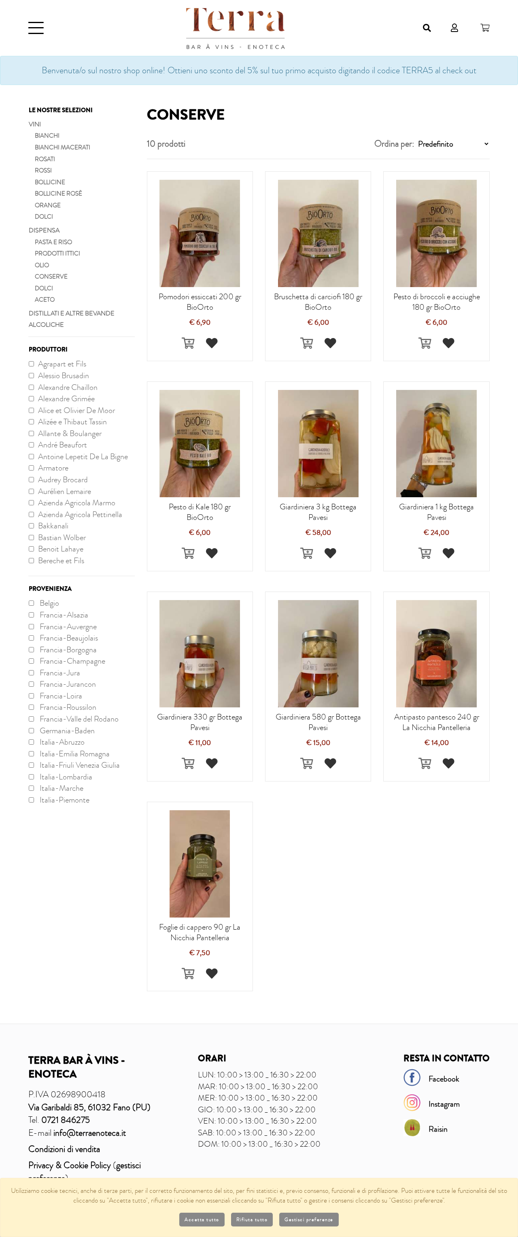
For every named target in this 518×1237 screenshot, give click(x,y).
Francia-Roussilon (67, 707)
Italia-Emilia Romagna (74, 753)
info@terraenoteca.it (89, 1132)
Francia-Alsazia (63, 614)
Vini (35, 124)
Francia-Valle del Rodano (78, 718)
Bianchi (47, 136)
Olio (42, 265)
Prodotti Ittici (57, 253)
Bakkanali (53, 525)
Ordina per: (394, 143)
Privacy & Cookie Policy (69, 1165)
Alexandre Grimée (66, 398)
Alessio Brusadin (63, 375)
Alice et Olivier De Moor (76, 410)
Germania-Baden (66, 730)
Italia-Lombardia (65, 776)
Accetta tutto (202, 1219)
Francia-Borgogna (67, 649)
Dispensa (44, 230)
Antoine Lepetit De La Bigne (83, 456)
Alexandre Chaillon (68, 387)
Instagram (444, 1103)
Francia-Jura (59, 672)
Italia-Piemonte (63, 799)
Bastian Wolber (62, 537)
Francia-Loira (60, 695)
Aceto (45, 300)
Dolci (44, 217)
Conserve (51, 277)
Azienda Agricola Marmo (76, 502)
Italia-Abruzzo (61, 741)
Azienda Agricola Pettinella (80, 514)
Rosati (45, 159)
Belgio (48, 603)
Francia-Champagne (71, 660)
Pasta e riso (53, 242)
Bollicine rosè (58, 193)
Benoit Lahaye (60, 548)
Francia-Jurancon (67, 684)
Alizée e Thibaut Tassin (72, 421)
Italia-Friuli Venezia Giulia (79, 765)
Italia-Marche (60, 788)
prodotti (166, 143)
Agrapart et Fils (62, 363)
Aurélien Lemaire (64, 491)
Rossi (43, 170)
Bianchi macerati (62, 147)
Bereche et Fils (61, 560)
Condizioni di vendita (64, 1149)
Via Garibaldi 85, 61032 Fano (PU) (89, 1107)
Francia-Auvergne (67, 626)
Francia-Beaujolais (68, 637)
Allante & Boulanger (70, 433)
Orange (48, 205)
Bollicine (50, 182)
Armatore (53, 467)
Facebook (444, 1078)
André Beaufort (62, 444)
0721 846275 (65, 1120)
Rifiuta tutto (252, 1219)
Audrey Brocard (63, 479)
